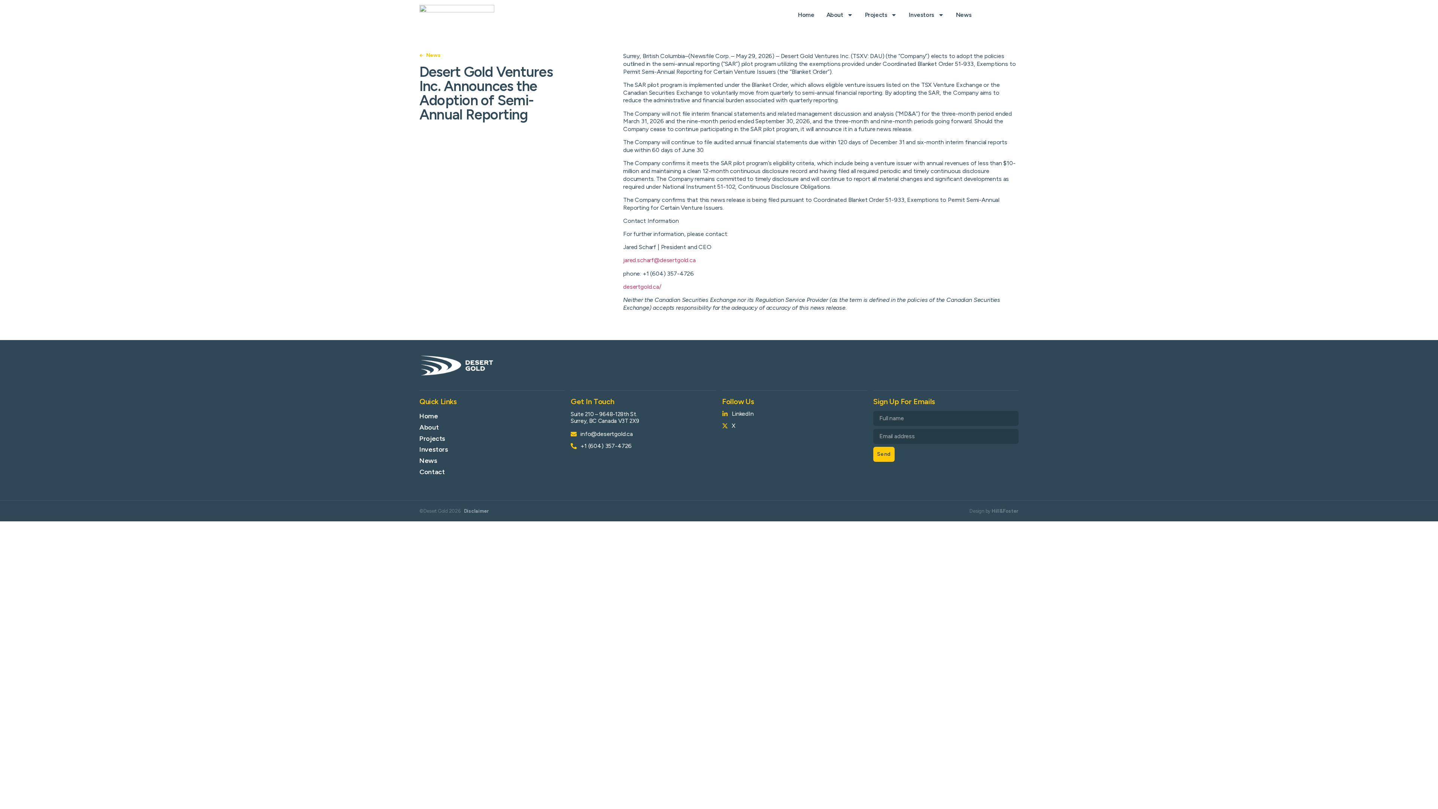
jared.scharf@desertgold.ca (659, 260)
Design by (994, 511)
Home (806, 14)
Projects (876, 14)
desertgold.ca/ (642, 286)
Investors (921, 14)
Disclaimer (476, 511)
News (963, 14)
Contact (432, 472)
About (834, 14)
